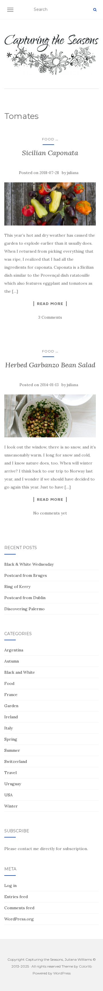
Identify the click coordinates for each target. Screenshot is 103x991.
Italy (8, 728)
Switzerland (15, 761)
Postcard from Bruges (25, 575)
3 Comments (50, 317)
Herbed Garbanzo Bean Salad (50, 364)
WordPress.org (19, 919)
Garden (11, 705)
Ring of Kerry (17, 586)
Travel (10, 772)
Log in (10, 885)
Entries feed (16, 896)
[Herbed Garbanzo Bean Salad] (50, 415)
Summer (12, 750)
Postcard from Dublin (24, 597)
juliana (72, 172)
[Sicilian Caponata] (50, 204)
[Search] (95, 9)
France (10, 694)
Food (48, 139)
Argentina (13, 650)
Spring (10, 739)
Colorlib (85, 966)
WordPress (62, 973)
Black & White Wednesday (29, 564)
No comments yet (50, 513)
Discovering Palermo (24, 608)
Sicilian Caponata (50, 152)
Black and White (19, 672)
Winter (11, 806)
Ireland (11, 716)
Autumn (11, 661)
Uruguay (12, 783)
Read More (50, 303)
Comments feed (19, 907)
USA (8, 794)
